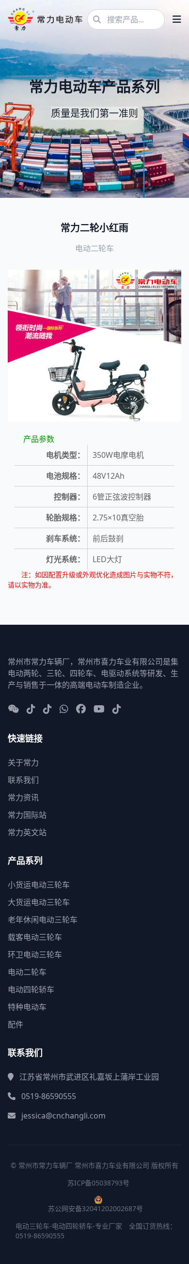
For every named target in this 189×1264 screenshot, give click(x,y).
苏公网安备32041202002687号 (95, 1208)
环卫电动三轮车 (35, 954)
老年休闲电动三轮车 (43, 919)
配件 (15, 1024)
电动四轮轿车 (31, 989)
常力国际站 (27, 815)
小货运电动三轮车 (39, 884)
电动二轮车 (27, 972)
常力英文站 (27, 832)
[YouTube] (99, 709)
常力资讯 (23, 797)
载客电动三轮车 (35, 937)
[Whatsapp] (64, 709)
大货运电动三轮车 (39, 902)
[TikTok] (116, 709)
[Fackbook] (81, 709)
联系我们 (23, 780)
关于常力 (23, 762)
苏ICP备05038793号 (98, 1182)
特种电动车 (27, 1007)
